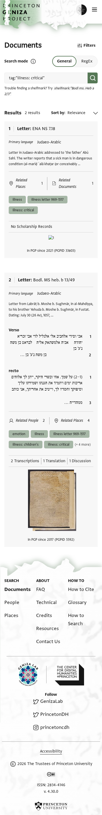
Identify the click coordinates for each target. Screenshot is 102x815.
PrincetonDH (54, 714)
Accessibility (51, 751)
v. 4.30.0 (51, 791)
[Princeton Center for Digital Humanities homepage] (69, 674)
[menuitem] (17, 589)
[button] (22, 15)
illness (17, 199)
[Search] (93, 78)
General (64, 61)
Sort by (57, 112)
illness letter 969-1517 (47, 199)
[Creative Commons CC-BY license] (51, 775)
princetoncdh (54, 727)
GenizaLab (51, 701)
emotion (19, 434)
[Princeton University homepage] (51, 806)
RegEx (86, 61)
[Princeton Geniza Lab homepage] (32, 674)
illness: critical (23, 210)
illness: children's (26, 444)
